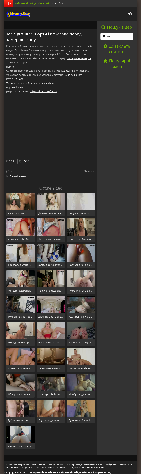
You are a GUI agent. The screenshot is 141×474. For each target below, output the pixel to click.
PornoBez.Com (14, 79)
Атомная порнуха (16, 62)
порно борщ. (58, 3)
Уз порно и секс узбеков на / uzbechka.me (31, 83)
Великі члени (18, 176)
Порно (10, 66)
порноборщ (17, 14)
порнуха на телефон (79, 58)
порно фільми (14, 87)
